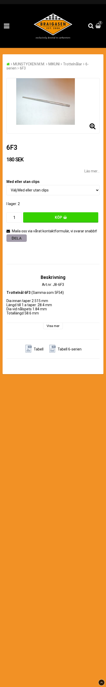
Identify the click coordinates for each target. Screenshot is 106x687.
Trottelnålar (72, 64)
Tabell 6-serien (70, 349)
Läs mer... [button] (92, 171)
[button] (98, 26)
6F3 (23, 68)
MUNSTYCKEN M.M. (29, 64)
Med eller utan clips (23, 182)
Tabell (38, 349)
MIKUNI (54, 64)
